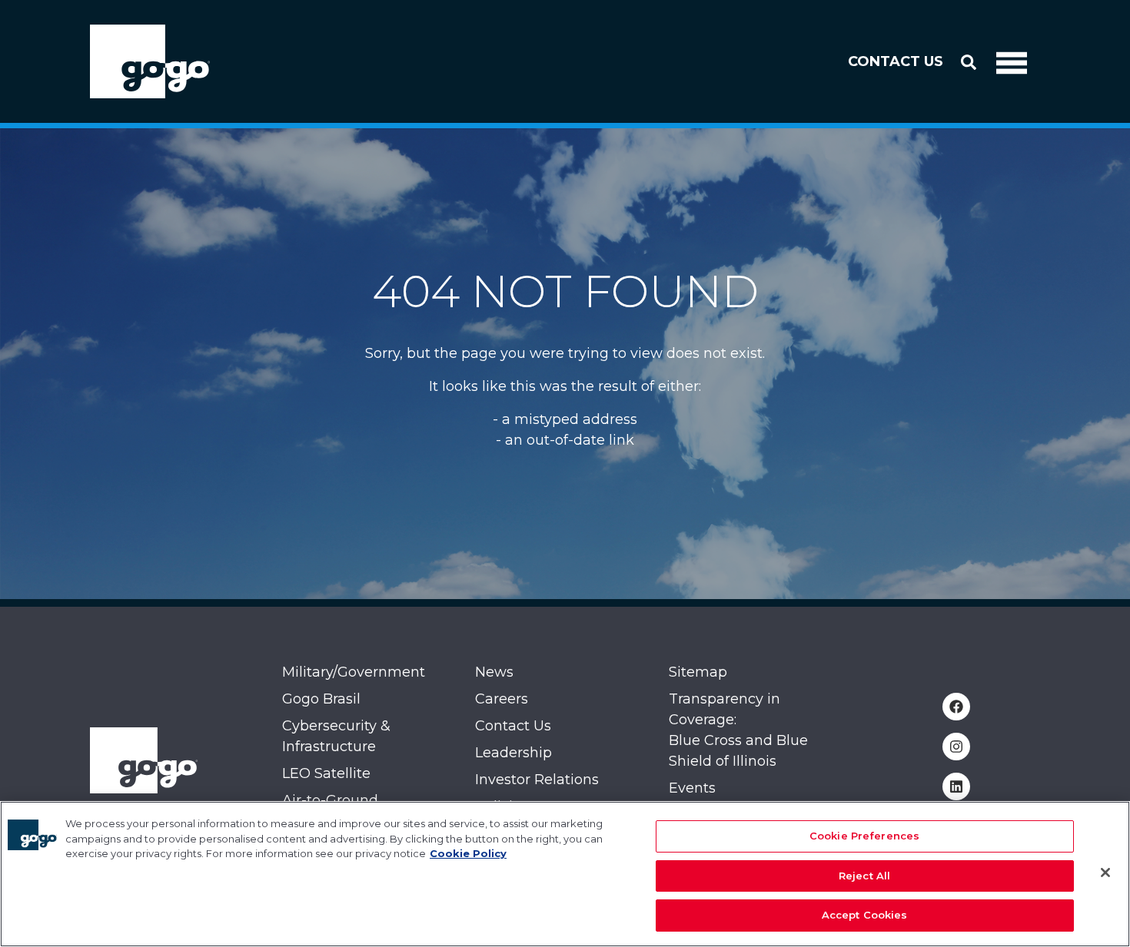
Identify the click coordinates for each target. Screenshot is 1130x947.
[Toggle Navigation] (1011, 61)
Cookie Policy (468, 853)
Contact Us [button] (895, 61)
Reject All (864, 875)
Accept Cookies (865, 915)
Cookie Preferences (864, 835)
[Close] (1105, 872)
